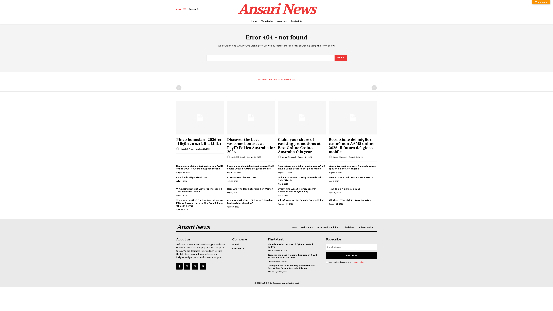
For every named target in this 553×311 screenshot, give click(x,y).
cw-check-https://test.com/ (192, 177)
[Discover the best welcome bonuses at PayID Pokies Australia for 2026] (251, 117)
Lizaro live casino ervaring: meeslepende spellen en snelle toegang (352, 167)
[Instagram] (187, 266)
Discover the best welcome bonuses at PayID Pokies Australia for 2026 (251, 145)
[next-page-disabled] (374, 87)
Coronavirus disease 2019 (241, 177)
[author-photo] (178, 148)
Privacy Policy (358, 262)
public (270, 251)
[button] (195, 9)
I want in (349, 255)
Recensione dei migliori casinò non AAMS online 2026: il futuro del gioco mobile (351, 145)
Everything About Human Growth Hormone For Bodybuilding (297, 190)
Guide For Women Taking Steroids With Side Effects (300, 178)
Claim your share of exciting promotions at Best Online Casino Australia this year (299, 145)
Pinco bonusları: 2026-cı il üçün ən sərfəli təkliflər (198, 141)
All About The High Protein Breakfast (350, 200)
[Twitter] (195, 266)
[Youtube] (203, 266)
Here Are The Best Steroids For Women (250, 188)
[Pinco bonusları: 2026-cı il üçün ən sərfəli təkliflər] (200, 117)
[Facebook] (179, 266)
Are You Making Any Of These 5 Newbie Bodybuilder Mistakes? (250, 201)
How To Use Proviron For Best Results (351, 177)
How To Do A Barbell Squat (344, 188)
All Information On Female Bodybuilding (301, 200)
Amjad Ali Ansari (187, 149)
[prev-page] (178, 87)
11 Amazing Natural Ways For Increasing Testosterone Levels (199, 190)
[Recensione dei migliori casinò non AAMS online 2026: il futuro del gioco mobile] (353, 117)
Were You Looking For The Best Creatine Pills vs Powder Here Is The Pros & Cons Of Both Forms (199, 203)
